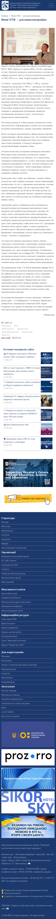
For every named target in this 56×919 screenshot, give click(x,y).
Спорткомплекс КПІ (9, 565)
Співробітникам (8, 682)
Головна (4, 16)
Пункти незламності (12, 893)
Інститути (5, 535)
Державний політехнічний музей (15, 556)
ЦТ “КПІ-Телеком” (9, 561)
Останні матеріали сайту (18, 349)
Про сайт (50, 854)
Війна (3, 708)
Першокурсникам (8, 669)
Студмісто (5, 569)
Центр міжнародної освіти (12, 611)
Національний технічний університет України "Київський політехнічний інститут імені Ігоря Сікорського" (25, 5)
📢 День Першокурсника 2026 (16, 425)
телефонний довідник (42, 872)
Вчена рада (6, 326)
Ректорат (5, 522)
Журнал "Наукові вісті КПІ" (12, 645)
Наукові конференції (9, 628)
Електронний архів (9, 636)
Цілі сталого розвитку (10, 716)
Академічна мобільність (11, 598)
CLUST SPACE (7, 712)
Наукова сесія (22, 329)
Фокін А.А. (6, 335)
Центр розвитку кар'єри (11, 578)
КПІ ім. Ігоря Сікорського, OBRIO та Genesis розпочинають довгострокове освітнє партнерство (22, 371)
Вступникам (6, 661)
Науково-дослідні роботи (11, 632)
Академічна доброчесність (12, 699)
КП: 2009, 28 (6, 323)
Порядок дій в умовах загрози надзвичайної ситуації (26, 890)
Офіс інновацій (7, 582)
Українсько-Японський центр (13, 574)
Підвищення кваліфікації (11, 606)
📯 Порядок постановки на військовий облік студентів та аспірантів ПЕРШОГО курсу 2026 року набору (20, 413)
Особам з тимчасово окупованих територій (19, 665)
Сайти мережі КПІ (8, 619)
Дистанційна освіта (9, 593)
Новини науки (27, 332)
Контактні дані (7, 854)
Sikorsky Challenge (8, 691)
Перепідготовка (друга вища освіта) (16, 602)
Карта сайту (7, 857)
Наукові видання (8, 623)
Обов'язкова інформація (25, 854)
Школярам (5, 656)
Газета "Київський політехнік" (14, 641)
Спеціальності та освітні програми (15, 703)
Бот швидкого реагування (16, 881)
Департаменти (7, 531)
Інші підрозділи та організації (13, 548)
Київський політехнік (10, 332)
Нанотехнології (8, 329)
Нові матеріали (20, 857)
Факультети (6, 539)
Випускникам (7, 678)
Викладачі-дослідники (10, 695)
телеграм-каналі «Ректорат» (42, 896)
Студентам (5, 673)
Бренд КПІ (40, 854)
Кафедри (4, 544)
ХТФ (16, 326)
